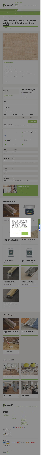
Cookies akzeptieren (25, 233)
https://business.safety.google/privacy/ (18, 230)
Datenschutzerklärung (20, 229)
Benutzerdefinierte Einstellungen (16, 233)
